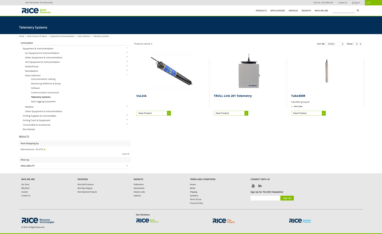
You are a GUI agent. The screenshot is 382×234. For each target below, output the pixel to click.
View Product (145, 113)
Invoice (193, 184)
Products (261, 10)
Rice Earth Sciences (86, 184)
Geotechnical (31, 66)
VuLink (141, 96)
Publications (139, 184)
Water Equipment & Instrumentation (43, 57)
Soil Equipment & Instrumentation (42, 61)
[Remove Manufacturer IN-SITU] (44, 149)
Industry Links (139, 192)
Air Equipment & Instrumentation (42, 52)
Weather (29, 106)
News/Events (139, 188)
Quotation (194, 196)
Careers (24, 192)
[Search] (358, 10)
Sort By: (321, 43)
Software (35, 88)
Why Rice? (25, 188)
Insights (306, 10)
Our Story (25, 184)
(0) (369, 2)
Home (21, 36)
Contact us (25, 196)
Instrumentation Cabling (43, 79)
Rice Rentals (29, 129)
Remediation (31, 70)
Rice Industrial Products (87, 192)
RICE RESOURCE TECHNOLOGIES (39, 2)
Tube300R (298, 96)
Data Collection (84, 36)
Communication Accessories (45, 92)
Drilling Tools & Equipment (36, 120)
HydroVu (137, 196)
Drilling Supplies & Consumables (39, 115)
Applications (277, 10)
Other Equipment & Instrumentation (43, 111)
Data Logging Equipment (43, 101)
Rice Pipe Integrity (85, 188)
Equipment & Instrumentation (62, 36)
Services (293, 10)
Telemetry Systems (41, 97)
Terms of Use (195, 199)
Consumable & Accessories (36, 124)
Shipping (193, 192)
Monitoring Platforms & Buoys (46, 83)
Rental (192, 188)
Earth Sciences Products (37, 36)
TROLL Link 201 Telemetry (233, 96)
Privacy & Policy (196, 203)
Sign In (357, 2)
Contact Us (342, 2)
